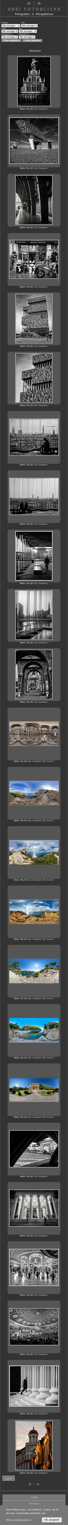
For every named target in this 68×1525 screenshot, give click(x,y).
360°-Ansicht (48, 761)
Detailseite (43, 109)
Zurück (8, 1478)
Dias (35, 109)
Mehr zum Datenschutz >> (19, 1520)
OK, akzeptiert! (52, 1520)
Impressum (34, 1504)
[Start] (39, 4)
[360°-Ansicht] (34, 745)
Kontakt (34, 1497)
